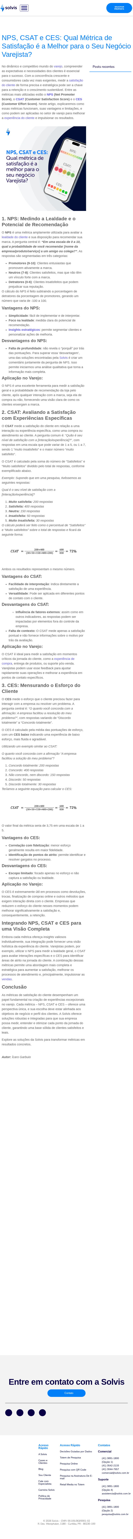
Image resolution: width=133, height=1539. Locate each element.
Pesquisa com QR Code (73, 1469)
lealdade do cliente (15, 237)
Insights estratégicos (24, 329)
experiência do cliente (19, 118)
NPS (50, 94)
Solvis (63, 357)
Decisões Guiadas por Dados (76, 1451)
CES (79, 99)
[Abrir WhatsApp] (124, 1530)
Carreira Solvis (46, 1489)
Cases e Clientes (42, 1461)
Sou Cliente (44, 1475)
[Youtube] (42, 1412)
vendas (7, 979)
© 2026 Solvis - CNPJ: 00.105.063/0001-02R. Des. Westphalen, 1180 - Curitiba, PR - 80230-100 (66, 1522)
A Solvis (42, 1454)
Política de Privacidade (44, 1497)
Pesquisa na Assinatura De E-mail (76, 1477)
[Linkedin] (19, 1412)
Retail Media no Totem (72, 1484)
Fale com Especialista (44, 1482)
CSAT (20, 99)
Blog (40, 1469)
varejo (58, 66)
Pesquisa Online (69, 1463)
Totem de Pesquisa (70, 1457)
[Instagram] (31, 1412)
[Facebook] (8, 1412)
